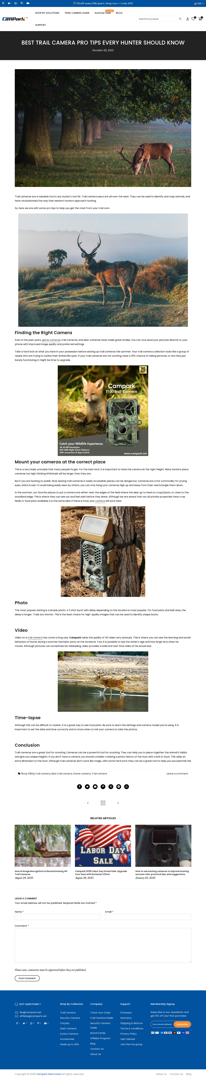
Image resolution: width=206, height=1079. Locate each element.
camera (100, 501)
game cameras (51, 340)
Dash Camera (68, 1028)
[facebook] (79, 786)
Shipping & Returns (131, 1023)
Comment (22, 926)
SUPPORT (40, 25)
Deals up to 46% (69, 1044)
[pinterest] (103, 786)
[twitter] (87, 786)
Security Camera (70, 1018)
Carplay (65, 1023)
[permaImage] (110, 786)
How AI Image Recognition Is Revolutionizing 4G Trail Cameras (41, 873)
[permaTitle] (95, 786)
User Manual (127, 1039)
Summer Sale (104, 12)
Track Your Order (100, 1012)
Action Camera (69, 1034)
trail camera (35, 637)
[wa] (126, 786)
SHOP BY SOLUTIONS (47, 13)
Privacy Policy (128, 1034)
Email (109, 912)
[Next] (188, 852)
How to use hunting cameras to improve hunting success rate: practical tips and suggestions (162, 873)
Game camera (82, 773)
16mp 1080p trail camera (35, 773)
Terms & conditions (131, 1028)
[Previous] (18, 852)
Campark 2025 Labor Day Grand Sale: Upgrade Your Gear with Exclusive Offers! (101, 873)
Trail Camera (68, 1012)
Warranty (126, 1018)
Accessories (67, 1039)
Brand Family (98, 1033)
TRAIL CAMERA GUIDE (77, 13)
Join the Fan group (131, 1044)
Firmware (126, 1012)
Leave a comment (177, 773)
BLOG (119, 13)
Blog (92, 1043)
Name (19, 912)
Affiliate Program (100, 1038)
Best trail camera (61, 773)
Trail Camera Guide (101, 1018)
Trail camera (99, 773)
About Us (95, 1054)
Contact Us (97, 1049)
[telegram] (118, 786)
